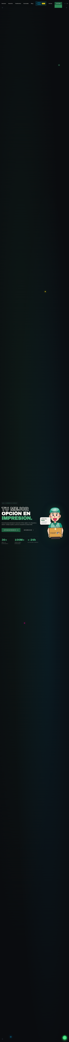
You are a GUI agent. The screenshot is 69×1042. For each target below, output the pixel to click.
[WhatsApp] (65, 1038)
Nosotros (10, 3)
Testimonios (18, 3)
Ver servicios (28, 530)
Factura (50, 3)
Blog (32, 3)
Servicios (4, 3)
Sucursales (26, 3)
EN (67, 3)
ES (65, 3)
